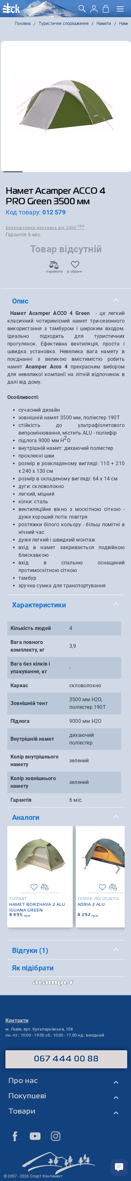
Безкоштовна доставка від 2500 (45, 227)
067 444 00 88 (66, 1059)
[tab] (66, 301)
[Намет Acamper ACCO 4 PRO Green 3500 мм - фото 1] (66, 106)
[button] (12, 171)
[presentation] (117, 867)
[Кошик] (106, 11)
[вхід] (94, 11)
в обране (74, 271)
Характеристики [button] (39, 605)
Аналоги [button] (25, 817)
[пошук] (82, 11)
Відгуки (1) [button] (30, 950)
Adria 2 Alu (91, 904)
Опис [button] (20, 301)
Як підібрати (32, 968)
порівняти (54, 271)
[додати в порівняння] (45, 887)
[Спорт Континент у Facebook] (15, 1136)
